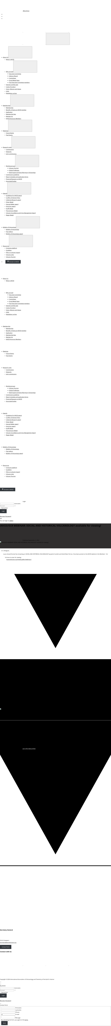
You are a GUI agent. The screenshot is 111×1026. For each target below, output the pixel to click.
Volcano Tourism (14, 168)
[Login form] (58, 39)
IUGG (7, 91)
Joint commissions (11, 154)
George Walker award (12, 204)
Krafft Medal (9, 208)
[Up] (11, 11)
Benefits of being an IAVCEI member (16, 110)
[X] (34, 44)
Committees (12, 78)
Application (9, 112)
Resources (6, 246)
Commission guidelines (12, 175)
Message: (18, 1018)
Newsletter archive (11, 93)
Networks (8, 152)
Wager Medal (10, 215)
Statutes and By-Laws (12, 85)
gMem (11, 521)
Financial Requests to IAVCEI (14, 179)
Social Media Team (14, 80)
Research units (7, 147)
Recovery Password (5, 516)
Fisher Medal (9, 202)
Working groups (10, 166)
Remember (5, 508)
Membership (6, 105)
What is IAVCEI (10, 59)
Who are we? (9, 72)
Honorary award (10, 206)
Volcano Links (10, 255)
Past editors (9, 232)
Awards (5, 193)
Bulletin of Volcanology (9, 227)
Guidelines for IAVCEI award (14, 195)
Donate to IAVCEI (14, 262)
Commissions (10, 149)
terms (26, 1020)
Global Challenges (14, 170)
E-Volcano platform (11, 248)
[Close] (0, 1003)
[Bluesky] (11, 965)
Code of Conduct (11, 87)
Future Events (10, 133)
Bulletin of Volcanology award (14, 234)
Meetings (5, 131)
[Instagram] (80, 32)
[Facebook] (57, 32)
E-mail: (17, 1014)
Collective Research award (13, 200)
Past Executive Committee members (19, 82)
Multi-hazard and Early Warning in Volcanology (22, 172)
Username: (17, 503)
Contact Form (6, 947)
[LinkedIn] (11, 44)
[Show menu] (20, 52)
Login (3, 511)
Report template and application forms (17, 177)
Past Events (9, 135)
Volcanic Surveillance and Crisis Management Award (21, 213)
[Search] (11, 32)
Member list (9, 116)
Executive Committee (15, 74)
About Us (5, 57)
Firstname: (18, 1008)
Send (4, 1023)
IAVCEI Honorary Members (13, 118)
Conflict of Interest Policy (13, 198)
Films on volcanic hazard (13, 252)
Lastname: (18, 1010)
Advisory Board (13, 76)
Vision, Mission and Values (13, 89)
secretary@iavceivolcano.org (8, 942)
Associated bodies (11, 181)
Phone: (17, 1012)
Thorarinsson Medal (12, 211)
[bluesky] (34, 32)
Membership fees (11, 114)
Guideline (8, 250)
